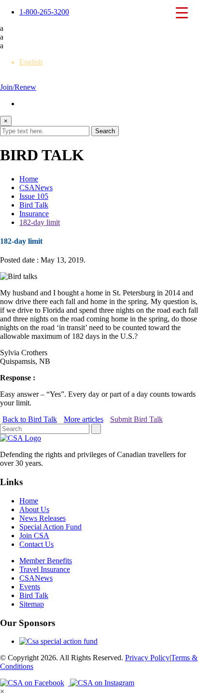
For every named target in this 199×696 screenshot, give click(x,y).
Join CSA (34, 535)
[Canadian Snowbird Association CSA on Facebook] (35, 683)
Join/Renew (18, 87)
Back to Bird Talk (29, 419)
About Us (34, 509)
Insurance (34, 213)
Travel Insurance (44, 569)
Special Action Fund (50, 527)
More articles (83, 419)
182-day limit (39, 222)
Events (29, 587)
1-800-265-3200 (44, 12)
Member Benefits (45, 561)
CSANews (36, 187)
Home (28, 179)
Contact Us (36, 544)
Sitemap (31, 604)
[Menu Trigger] (181, 12)
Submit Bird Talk (136, 419)
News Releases (42, 518)
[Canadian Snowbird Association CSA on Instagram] (102, 683)
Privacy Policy (147, 658)
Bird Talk (33, 205)
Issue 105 (33, 196)
